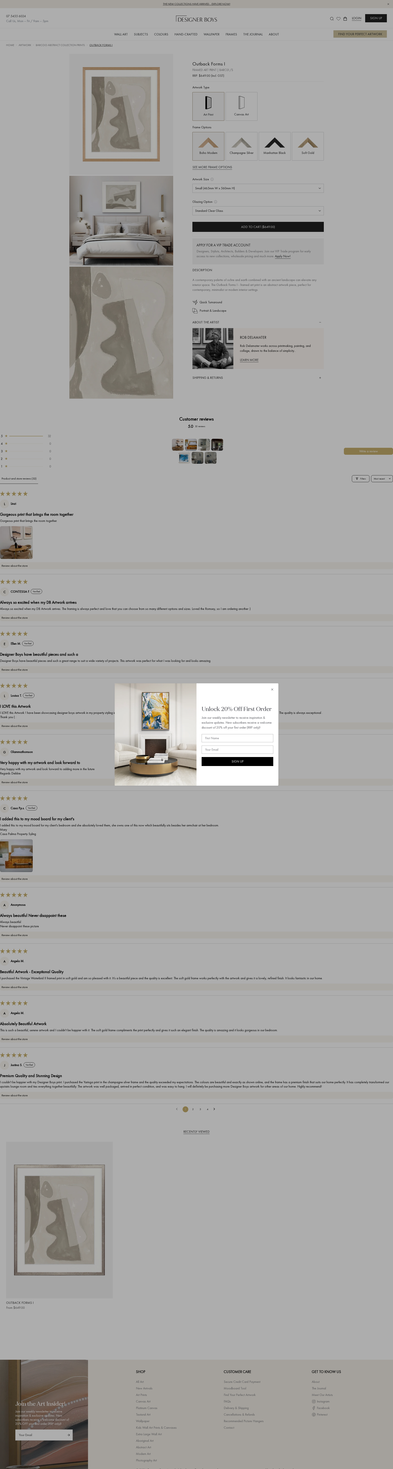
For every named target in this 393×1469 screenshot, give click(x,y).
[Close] (272, 689)
